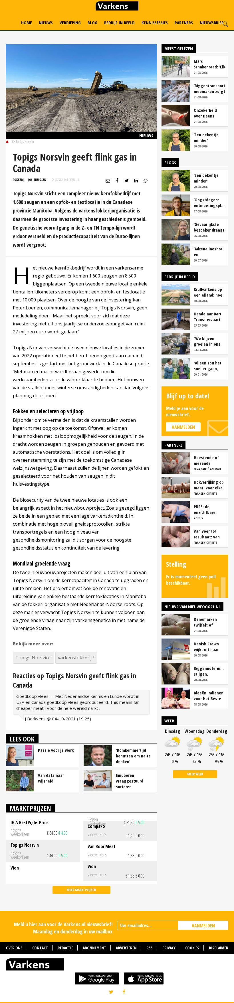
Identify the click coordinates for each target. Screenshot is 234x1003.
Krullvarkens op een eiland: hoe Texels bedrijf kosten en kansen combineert (208, 292)
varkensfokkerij (75, 658)
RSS (149, 948)
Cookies (192, 948)
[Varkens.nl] (117, 965)
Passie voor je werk (56, 750)
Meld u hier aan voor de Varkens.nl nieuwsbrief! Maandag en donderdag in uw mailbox (63, 928)
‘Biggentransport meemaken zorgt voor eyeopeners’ (209, 88)
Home (26, 22)
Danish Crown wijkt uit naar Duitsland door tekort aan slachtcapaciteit (208, 646)
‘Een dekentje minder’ (206, 137)
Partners (184, 22)
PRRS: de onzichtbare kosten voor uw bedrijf (208, 509)
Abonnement (94, 948)
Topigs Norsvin (32, 658)
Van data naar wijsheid (51, 778)
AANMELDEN (203, 926)
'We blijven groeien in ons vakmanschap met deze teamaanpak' (207, 341)
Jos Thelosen (37, 179)
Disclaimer (218, 948)
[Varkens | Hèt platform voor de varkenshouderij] (117, 6)
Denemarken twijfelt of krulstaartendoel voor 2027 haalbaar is (209, 622)
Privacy (168, 948)
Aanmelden (183, 427)
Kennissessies (155, 22)
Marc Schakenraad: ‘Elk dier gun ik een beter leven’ (209, 64)
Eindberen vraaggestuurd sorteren (129, 780)
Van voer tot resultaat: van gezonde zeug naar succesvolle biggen (209, 534)
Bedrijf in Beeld (119, 22)
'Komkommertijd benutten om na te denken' (133, 755)
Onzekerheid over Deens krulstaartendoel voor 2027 (209, 113)
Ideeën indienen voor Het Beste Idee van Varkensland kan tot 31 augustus (209, 695)
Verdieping (70, 22)
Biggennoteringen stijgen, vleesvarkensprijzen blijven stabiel (209, 671)
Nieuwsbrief (211, 22)
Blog (92, 22)
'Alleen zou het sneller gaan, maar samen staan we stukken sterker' (209, 365)
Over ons (14, 948)
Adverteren (126, 948)
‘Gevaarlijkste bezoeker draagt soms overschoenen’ (209, 227)
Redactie (65, 948)
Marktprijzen (30, 808)
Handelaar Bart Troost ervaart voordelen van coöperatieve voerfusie (207, 316)
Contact (40, 948)
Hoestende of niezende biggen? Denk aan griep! (206, 460)
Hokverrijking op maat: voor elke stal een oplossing (209, 485)
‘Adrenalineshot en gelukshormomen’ (209, 251)
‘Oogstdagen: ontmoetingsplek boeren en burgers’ (209, 202)
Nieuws (46, 22)
